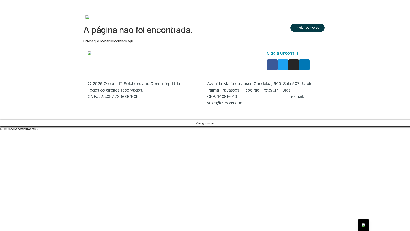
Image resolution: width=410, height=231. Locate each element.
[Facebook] (272, 64)
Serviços (198, 27)
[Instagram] (293, 64)
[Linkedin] (304, 64)
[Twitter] (283, 64)
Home (159, 27)
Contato (254, 27)
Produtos (177, 27)
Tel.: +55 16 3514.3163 (264, 96)
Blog (237, 27)
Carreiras (219, 27)
